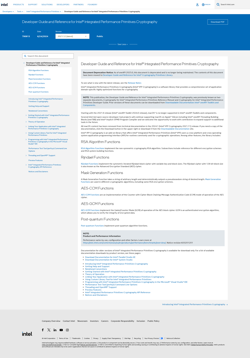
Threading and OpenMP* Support (41, 155)
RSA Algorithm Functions (92, 148)
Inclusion (141, 321)
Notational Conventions (38, 111)
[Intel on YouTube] (61, 330)
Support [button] (32, 4)
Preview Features (36, 160)
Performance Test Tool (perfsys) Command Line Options (111, 284)
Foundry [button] (92, 4)
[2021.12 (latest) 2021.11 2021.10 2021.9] (72, 36)
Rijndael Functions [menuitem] (36, 74)
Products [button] (18, 4)
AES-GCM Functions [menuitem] (37, 87)
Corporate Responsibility (122, 321)
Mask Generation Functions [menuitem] (40, 79)
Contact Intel (69, 321)
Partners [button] (79, 4)
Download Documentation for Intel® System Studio (108, 260)
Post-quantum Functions (92, 225)
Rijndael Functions (89, 164)
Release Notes (134, 83)
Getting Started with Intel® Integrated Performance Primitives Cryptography (48, 116)
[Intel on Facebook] (43, 330)
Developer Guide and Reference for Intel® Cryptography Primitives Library (137, 75)
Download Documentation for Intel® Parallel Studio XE (110, 257)
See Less (122, 44)
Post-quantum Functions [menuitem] (39, 92)
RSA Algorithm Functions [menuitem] (39, 70)
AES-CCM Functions (90, 194)
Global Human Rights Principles (202, 345)
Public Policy (153, 321)
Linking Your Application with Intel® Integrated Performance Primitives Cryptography (46, 127)
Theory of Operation (36, 122)
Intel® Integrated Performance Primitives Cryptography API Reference (44, 166)
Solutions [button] (47, 4)
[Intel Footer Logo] (27, 333)
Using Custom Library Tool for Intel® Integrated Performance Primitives (47, 134)
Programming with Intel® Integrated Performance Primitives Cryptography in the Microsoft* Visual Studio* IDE (48, 141)
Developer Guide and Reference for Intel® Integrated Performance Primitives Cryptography (48, 64)
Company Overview (51, 321)
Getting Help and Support (39, 106)
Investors (94, 321)
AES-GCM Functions (90, 210)
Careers (104, 321)
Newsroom (82, 321)
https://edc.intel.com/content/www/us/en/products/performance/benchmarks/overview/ (124, 242)
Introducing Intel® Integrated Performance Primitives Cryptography (116, 264)
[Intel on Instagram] (67, 330)
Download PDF (218, 22)
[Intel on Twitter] (49, 330)
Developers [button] (63, 4)
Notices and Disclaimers (38, 171)
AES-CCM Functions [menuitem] (37, 83)
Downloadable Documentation (175, 129)
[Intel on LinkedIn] (55, 330)
